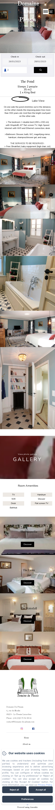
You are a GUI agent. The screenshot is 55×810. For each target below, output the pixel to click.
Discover (27, 544)
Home (26, 738)
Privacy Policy (45, 784)
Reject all (14, 789)
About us (26, 744)
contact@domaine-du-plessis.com (20, 722)
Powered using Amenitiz (27, 807)
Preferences (27, 799)
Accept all (41, 789)
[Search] (40, 70)
